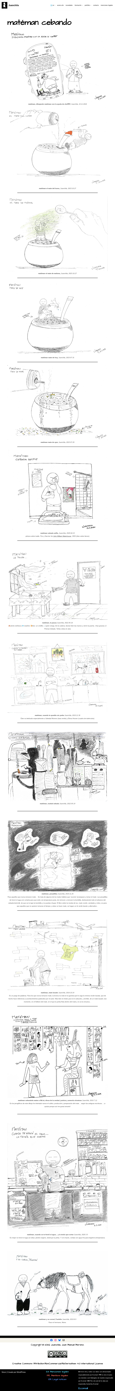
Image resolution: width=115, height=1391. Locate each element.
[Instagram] (55, 1340)
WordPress (21, 1372)
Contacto (96, 5)
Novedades (69, 5)
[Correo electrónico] (63, 1340)
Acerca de (60, 5)
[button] (54, 5)
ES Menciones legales (57, 1371)
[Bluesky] (59, 1340)
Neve (4, 1372)
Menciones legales (107, 5)
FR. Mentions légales (57, 1375)
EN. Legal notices (57, 1379)
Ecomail (83, 1388)
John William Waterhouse (62, 536)
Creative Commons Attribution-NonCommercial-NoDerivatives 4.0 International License (57, 1363)
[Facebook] (51, 1340)
